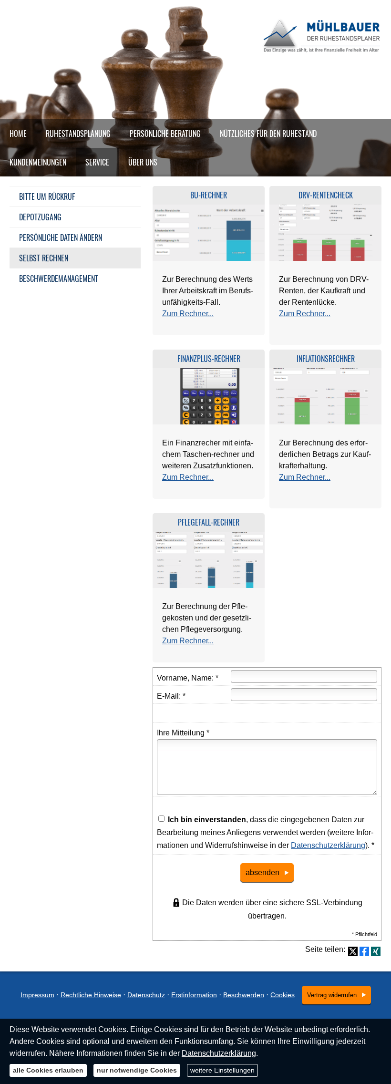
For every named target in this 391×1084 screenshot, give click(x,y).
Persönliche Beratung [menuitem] (165, 133)
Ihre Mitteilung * (183, 733)
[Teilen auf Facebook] (364, 951)
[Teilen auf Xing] (376, 951)
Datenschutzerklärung (328, 845)
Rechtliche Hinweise (91, 995)
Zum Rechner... (188, 314)
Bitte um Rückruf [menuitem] (47, 196)
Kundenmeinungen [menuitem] (38, 162)
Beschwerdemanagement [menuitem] (58, 278)
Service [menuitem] (97, 162)
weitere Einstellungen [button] (222, 1070)
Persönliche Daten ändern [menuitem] (60, 237)
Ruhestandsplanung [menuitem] (78, 133)
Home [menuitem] (18, 133)
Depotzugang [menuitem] (40, 217)
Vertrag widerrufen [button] (332, 995)
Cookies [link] (282, 995)
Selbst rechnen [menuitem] (43, 258)
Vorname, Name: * (187, 678)
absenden (262, 872)
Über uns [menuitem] (142, 162)
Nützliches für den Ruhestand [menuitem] (268, 133)
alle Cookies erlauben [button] (48, 1070)
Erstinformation (194, 995)
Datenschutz (146, 995)
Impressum (37, 995)
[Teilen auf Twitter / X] (353, 951)
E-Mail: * (171, 696)
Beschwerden (243, 995)
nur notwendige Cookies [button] (137, 1070)
